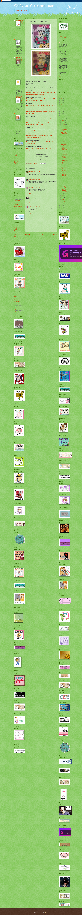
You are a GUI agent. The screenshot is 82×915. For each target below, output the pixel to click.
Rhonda (15, 306)
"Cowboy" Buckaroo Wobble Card (64, 148)
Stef (15, 309)
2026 (61, 94)
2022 (61, 102)
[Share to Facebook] (44, 163)
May (62, 195)
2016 (61, 113)
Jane (15, 157)
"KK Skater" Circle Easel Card (63, 171)
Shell (15, 164)
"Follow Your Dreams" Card (64, 187)
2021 (61, 104)
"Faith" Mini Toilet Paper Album (63, 179)
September (63, 124)
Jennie (15, 160)
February (63, 201)
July (62, 127)
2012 (61, 207)
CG (14, 153)
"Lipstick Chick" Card (64, 163)
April (63, 197)
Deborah (15, 155)
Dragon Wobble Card (64, 145)
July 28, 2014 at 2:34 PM (35, 179)
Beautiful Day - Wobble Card (64, 133)
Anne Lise (16, 226)
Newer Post (27, 234)
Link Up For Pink (17, 203)
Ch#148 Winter (22, 61)
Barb (30, 179)
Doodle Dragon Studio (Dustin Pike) (18, 198)
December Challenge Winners (22, 24)
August (63, 126)
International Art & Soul (19, 58)
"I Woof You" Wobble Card (64, 154)
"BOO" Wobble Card (64, 142)
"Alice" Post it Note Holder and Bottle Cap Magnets (64, 183)
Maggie (15, 162)
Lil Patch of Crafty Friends (17, 201)
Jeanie (15, 294)
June (62, 193)
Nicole (15, 303)
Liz (14, 299)
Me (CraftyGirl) (17, 301)
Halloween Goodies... (22, 41)
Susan (15, 311)
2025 (61, 96)
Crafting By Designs (19, 20)
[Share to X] (43, 163)
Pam (15, 304)
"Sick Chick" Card (64, 160)
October (63, 122)
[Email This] (40, 163)
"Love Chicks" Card (63, 165)
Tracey (15, 240)
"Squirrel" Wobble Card (64, 139)
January (63, 203)
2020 (61, 106)
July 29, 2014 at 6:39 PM (36, 206)
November (63, 120)
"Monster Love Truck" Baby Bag (63, 175)
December (63, 118)
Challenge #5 (22, 99)
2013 (61, 205)
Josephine (16, 161)
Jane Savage (31, 171)
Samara (15, 237)
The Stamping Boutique (18, 206)
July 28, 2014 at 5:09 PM (36, 197)
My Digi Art (24, 10)
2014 (61, 117)
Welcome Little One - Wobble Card (64, 136)
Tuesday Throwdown (18, 114)
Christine (15, 152)
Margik (30, 187)
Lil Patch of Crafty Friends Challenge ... (19, 78)
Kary (15, 298)
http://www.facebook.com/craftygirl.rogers (63, 37)
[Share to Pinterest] (45, 163)
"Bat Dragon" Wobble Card (64, 151)
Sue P (15, 166)
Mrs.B (30, 197)
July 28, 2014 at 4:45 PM (36, 187)
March (63, 199)
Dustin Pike (18, 39)
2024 (61, 98)
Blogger (46, 912)
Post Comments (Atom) (34, 237)
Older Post (54, 234)
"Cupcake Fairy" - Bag (64, 130)
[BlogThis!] (41, 163)
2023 (61, 100)
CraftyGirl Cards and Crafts (34, 5)
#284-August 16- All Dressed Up (22, 82)
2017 (61, 111)
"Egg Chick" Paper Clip (64, 168)
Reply (30, 175)
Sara (15, 308)
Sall (15, 163)
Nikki (15, 235)
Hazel (15, 156)
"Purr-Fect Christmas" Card (63, 157)
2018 (61, 109)
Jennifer (15, 296)
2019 (61, 107)
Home (17, 10)
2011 (61, 209)
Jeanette (15, 159)
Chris (30, 206)
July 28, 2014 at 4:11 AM (38, 171)
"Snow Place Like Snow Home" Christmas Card (64, 190)
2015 (61, 115)
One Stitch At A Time (18, 204)
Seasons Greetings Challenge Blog (19, 97)
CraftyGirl (16, 154)
